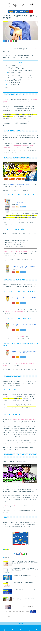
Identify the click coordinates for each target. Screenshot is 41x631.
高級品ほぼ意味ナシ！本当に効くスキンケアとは (18, 184)
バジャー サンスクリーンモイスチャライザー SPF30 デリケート (19, 77)
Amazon (17, 206)
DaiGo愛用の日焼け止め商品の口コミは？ (14, 80)
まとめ (7, 87)
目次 (19, 62)
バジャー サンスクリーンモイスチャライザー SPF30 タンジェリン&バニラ (21, 79)
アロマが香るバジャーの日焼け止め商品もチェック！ (16, 73)
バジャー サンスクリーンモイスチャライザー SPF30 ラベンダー (19, 75)
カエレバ (16, 204)
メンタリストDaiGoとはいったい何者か (13, 65)
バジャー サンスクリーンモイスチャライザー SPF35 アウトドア (19, 70)
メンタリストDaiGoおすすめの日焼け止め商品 (15, 68)
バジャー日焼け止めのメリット (13, 84)
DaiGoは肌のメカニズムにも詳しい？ (13, 67)
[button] (38, 301)
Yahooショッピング (22, 206)
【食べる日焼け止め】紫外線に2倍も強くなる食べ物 (14, 486)
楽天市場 (13, 206)
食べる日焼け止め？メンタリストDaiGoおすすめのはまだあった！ (18, 85)
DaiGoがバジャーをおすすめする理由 (15, 72)
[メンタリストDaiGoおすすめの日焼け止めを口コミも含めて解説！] (9, 41)
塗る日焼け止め (6, 549)
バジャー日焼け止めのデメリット (13, 82)
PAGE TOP (20, 623)
